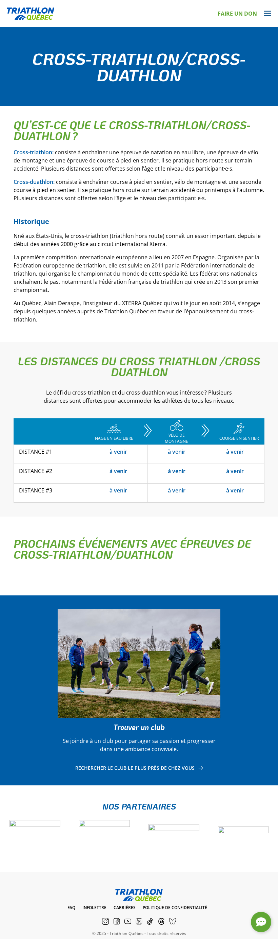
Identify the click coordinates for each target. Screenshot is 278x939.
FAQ (71, 907)
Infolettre (94, 907)
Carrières (125, 907)
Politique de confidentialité (175, 907)
